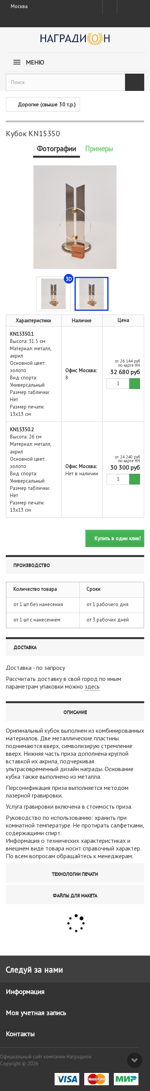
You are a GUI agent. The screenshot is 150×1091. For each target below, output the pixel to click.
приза (68, 753)
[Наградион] (75, 42)
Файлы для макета (75, 895)
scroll (134, 1060)
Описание (75, 712)
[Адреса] (110, 7)
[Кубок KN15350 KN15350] (91, 294)
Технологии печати (75, 874)
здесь (92, 686)
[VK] (123, 7)
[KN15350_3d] (53, 294)
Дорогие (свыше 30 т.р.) (47, 104)
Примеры (99, 148)
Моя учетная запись (36, 1012)
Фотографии (56, 148)
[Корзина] (137, 5)
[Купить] (134, 383)
